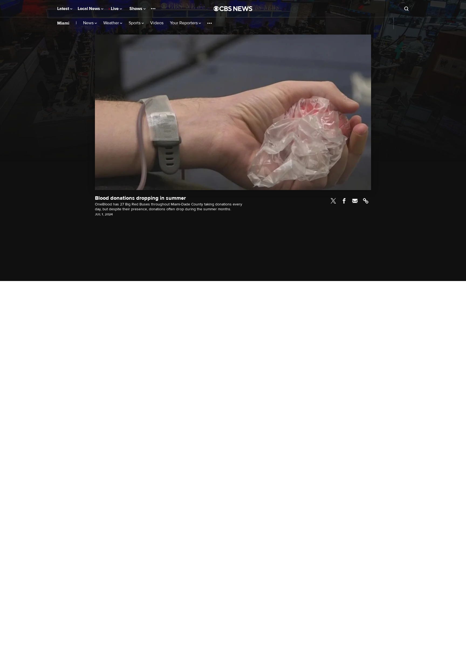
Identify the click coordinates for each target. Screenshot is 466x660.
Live (115, 8)
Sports (135, 23)
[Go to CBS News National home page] (233, 8)
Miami (63, 23)
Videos (156, 23)
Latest (63, 8)
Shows (136, 8)
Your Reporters (184, 23)
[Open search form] (406, 8)
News (89, 23)
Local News (89, 8)
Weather (111, 23)
